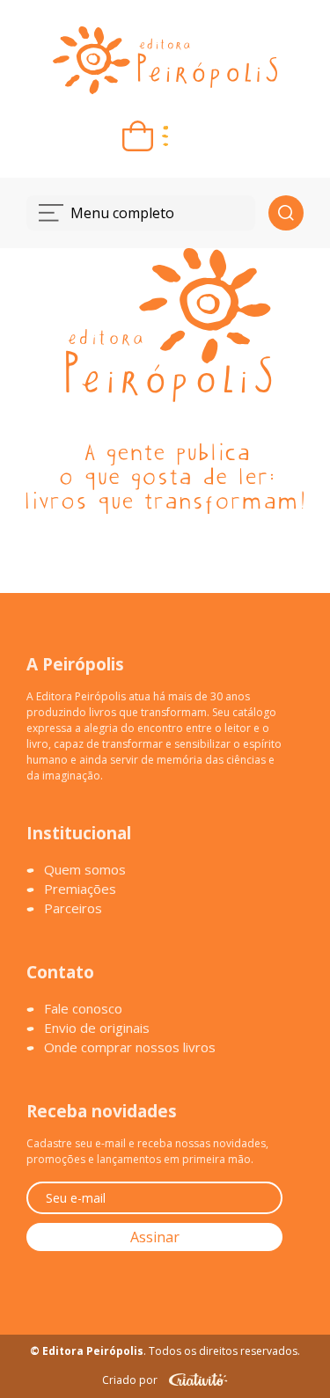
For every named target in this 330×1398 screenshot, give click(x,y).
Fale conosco (83, 1008)
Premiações (80, 889)
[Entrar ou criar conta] (192, 136)
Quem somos (85, 869)
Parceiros (73, 908)
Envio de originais (97, 1028)
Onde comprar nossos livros (130, 1047)
